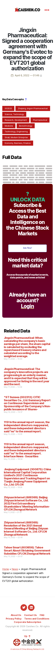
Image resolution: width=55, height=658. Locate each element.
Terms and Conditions (36, 618)
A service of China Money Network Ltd (27, 649)
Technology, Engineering (16, 131)
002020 (8, 108)
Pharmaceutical (40, 120)
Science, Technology (14, 114)
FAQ (42, 615)
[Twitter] (23, 607)
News (15, 569)
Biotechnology (25, 126)
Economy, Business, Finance (18, 143)
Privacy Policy (14, 618)
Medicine (9, 126)
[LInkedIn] (31, 607)
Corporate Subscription (27, 622)
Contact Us (30, 615)
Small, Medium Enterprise (16, 137)
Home (5, 569)
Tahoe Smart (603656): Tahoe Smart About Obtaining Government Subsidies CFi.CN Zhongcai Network (27, 550)
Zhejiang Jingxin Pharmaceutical (33, 108)
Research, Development (16, 120)
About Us (16, 615)
